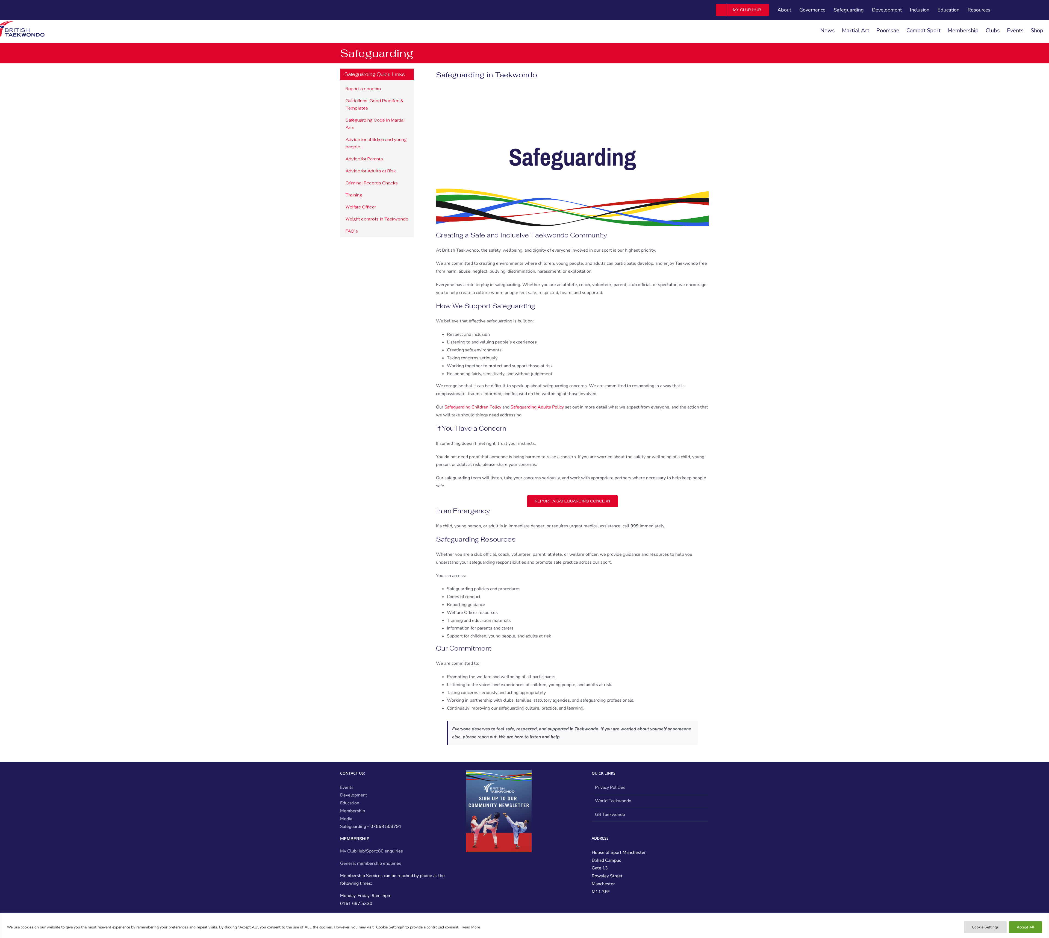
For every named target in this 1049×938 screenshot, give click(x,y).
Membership (352, 811)
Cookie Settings (985, 927)
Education (349, 803)
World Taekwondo (613, 801)
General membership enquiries (370, 863)
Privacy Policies (610, 787)
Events (346, 787)
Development (353, 795)
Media (346, 819)
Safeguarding (353, 827)
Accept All (1025, 927)
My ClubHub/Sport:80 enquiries (371, 851)
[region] (524, 925)
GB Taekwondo (610, 814)
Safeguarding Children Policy (472, 407)
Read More (471, 927)
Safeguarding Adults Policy (537, 407)
